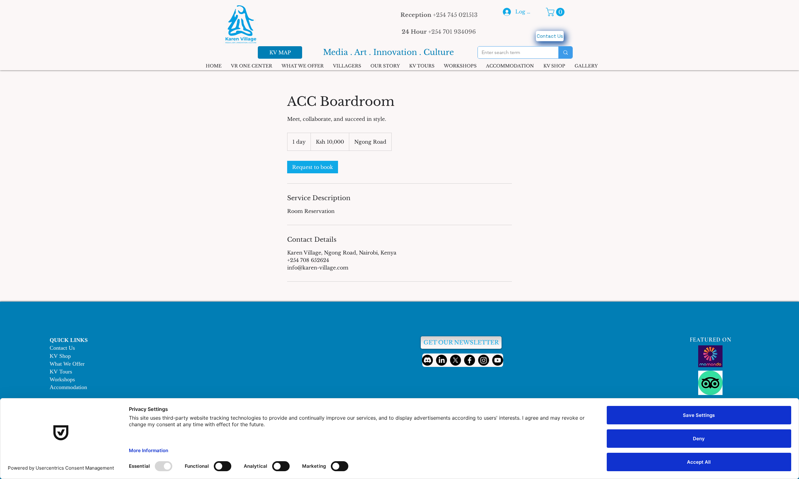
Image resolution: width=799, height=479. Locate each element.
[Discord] (427, 360)
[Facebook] (469, 360)
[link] (312, 167)
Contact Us (62, 348)
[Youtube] (497, 360)
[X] (455, 360)
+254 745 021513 (439, 15)
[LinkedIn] (441, 360)
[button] (556, 12)
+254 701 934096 (439, 31)
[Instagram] (483, 360)
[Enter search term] (565, 52)
